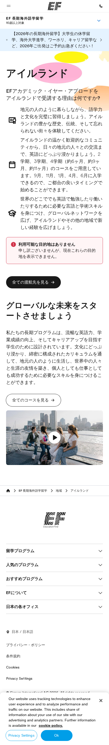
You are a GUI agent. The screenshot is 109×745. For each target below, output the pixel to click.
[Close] (100, 700)
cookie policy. (51, 725)
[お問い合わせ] (101, 6)
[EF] (55, 6)
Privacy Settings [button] (19, 678)
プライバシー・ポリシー (25, 645)
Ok (56, 735)
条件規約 (13, 656)
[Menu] (99, 21)
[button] (8, 6)
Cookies (13, 667)
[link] (25, 20)
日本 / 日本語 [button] (22, 632)
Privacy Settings (21, 735)
